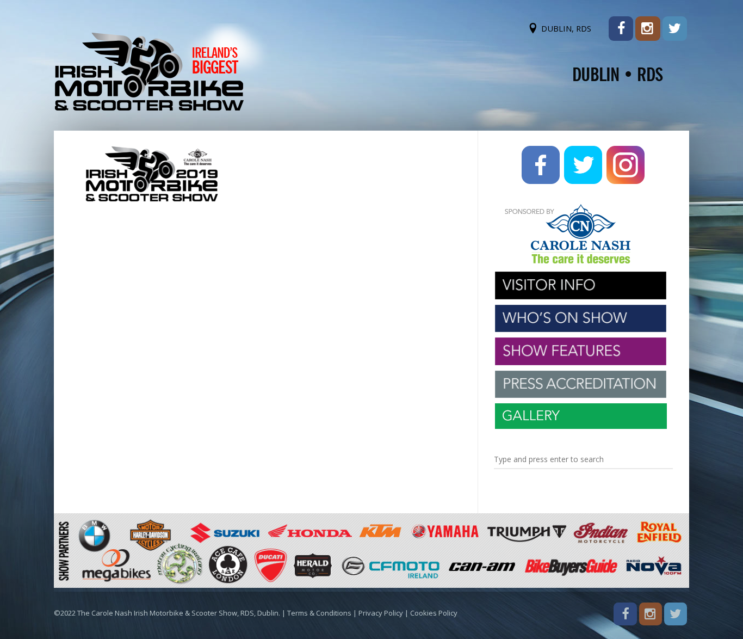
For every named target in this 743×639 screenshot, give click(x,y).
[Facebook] (621, 28)
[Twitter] (674, 28)
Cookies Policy (433, 613)
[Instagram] (647, 28)
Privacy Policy (380, 613)
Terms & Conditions (319, 613)
